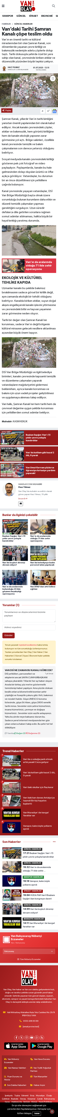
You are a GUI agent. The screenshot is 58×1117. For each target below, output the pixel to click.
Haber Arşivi (39, 1085)
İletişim (27, 1102)
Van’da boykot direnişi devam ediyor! (38, 911)
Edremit (25, 1096)
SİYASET (33, 16)
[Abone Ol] (54, 111)
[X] (21, 1037)
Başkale (14, 1099)
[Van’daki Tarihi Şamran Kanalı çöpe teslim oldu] (29, 90)
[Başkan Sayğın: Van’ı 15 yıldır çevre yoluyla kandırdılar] (15, 527)
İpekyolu (9, 1096)
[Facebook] (16, 1037)
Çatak (40, 1099)
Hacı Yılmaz (24, 487)
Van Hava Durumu (42, 1059)
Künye (34, 1102)
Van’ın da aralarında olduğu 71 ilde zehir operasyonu (40, 538)
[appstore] (16, 1046)
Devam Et (22, 499)
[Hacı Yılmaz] (9, 489)
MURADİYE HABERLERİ (34, 919)
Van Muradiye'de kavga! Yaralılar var (39, 925)
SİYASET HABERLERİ (33, 891)
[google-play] (42, 1046)
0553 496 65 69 (30, 1021)
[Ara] (53, 6)
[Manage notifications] (52, 1111)
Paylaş (8, 110)
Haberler (6, 24)
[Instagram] (26, 1037)
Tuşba (17, 1096)
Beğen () (20, 733)
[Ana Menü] (3, 6)
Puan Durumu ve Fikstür (13, 1078)
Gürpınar (31, 1099)
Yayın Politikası (45, 1102)
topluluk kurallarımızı (28, 645)
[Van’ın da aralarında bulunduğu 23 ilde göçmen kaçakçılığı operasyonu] (15, 577)
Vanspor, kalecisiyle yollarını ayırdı (36, 883)
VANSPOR (7, 16)
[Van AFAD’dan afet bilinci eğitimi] (43, 577)
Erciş (32, 1096)
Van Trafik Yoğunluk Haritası (40, 1069)
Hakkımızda (17, 1102)
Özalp (49, 1096)
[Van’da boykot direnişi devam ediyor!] (15, 553)
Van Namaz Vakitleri (17, 1068)
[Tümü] (54, 842)
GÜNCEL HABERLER (23, 24)
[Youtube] (31, 1037)
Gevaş (23, 1099)
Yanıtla (10, 733)
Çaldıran (6, 1099)
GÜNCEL (21, 16)
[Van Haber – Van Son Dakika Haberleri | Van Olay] (27, 6)
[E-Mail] (20, 503)
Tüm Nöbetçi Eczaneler (30, 959)
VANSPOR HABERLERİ (33, 877)
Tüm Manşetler (40, 1077)
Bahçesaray (49, 1099)
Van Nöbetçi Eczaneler (11, 1060)
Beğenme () (34, 733)
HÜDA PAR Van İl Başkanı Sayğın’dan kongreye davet (39, 897)
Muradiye (40, 1096)
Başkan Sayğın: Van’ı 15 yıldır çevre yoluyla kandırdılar (13, 538)
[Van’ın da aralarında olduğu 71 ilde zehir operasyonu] (43, 527)
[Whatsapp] (36, 1037)
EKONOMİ (47, 16)
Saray (7, 1102)
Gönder (8, 635)
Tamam (36, 1113)
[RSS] (41, 1037)
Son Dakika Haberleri (16, 1085)
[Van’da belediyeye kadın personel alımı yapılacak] (43, 553)
